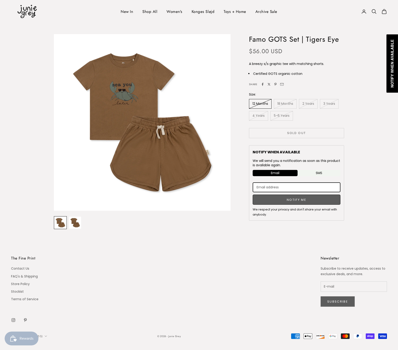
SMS (319, 173)
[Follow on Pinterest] (25, 320)
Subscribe (337, 301)
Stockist (17, 291)
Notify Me (296, 200)
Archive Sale (266, 11)
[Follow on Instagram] (13, 320)
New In (127, 11)
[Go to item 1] (60, 222)
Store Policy (20, 284)
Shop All (149, 11)
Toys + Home (235, 11)
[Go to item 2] (75, 222)
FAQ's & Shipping (24, 276)
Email (275, 173)
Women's (174, 11)
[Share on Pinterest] (275, 84)
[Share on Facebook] (262, 84)
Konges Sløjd (203, 11)
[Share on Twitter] (269, 84)
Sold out (296, 133)
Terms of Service (24, 299)
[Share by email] (282, 84)
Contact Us (20, 268)
